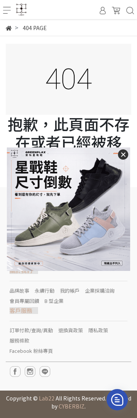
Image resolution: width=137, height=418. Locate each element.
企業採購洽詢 (100, 290)
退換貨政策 (70, 330)
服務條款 (19, 340)
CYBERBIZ (71, 406)
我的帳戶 (70, 290)
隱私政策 (98, 330)
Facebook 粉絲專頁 (31, 350)
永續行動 (44, 290)
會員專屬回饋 (24, 300)
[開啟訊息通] (117, 399)
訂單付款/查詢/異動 (31, 330)
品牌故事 (19, 290)
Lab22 (46, 398)
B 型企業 (54, 300)
